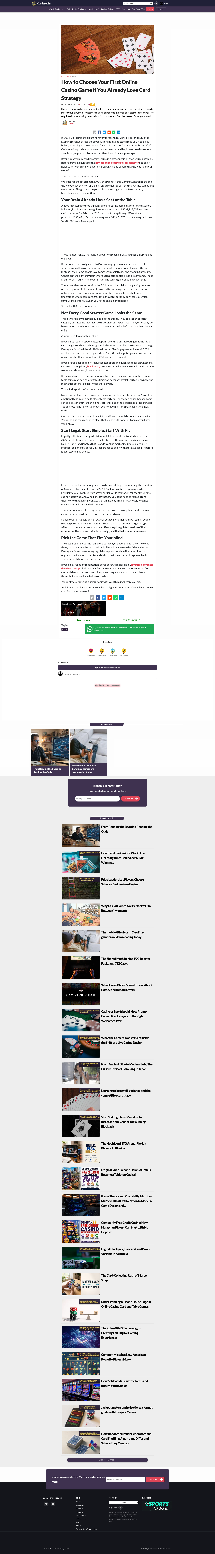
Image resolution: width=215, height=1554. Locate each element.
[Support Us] (46, 1504)
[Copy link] (94, 132)
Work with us (81, 1515)
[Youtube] (53, 1504)
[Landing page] (34, 3)
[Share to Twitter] (104, 132)
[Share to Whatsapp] (113, 132)
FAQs (78, 1522)
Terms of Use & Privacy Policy (86, 1529)
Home (78, 1502)
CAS (62, 77)
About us (79, 1509)
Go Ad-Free (150, 9)
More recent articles (107, 1460)
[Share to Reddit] (109, 132)
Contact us (80, 1505)
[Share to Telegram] (118, 132)
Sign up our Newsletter (107, 785)
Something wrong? (131, 620)
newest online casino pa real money (116, 162)
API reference (81, 1519)
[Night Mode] (156, 3)
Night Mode (113, 1508)
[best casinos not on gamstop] (157, 1506)
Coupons (79, 1512)
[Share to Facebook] (99, 132)
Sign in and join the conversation (107, 667)
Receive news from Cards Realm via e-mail (78, 1479)
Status (78, 1526)
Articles (68, 77)
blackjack (92, 366)
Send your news (83, 620)
